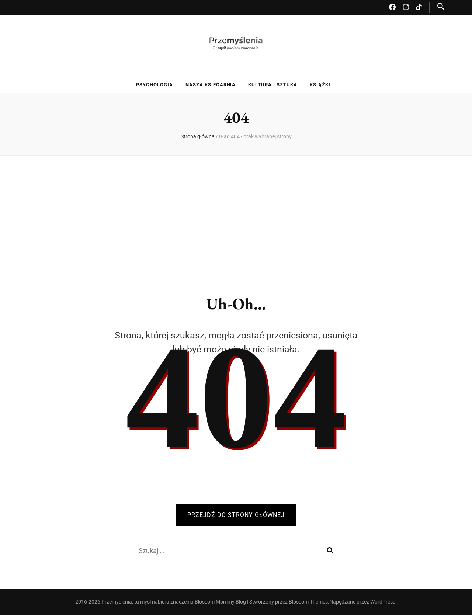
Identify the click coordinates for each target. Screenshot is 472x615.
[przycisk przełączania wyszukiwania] (440, 6)
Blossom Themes (308, 602)
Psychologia (154, 84)
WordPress (382, 602)
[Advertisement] (236, 219)
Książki (320, 84)
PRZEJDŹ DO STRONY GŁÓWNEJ (236, 514)
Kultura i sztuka (272, 84)
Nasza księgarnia (210, 84)
